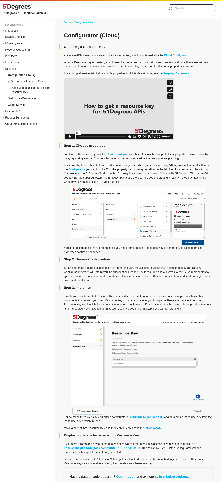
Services (68, 22)
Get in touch (126, 476)
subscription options (171, 476)
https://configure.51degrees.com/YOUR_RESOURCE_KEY (102, 448)
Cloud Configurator (176, 55)
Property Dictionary (176, 73)
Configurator (76, 169)
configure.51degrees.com (147, 416)
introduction (153, 428)
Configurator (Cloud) (85, 22)
